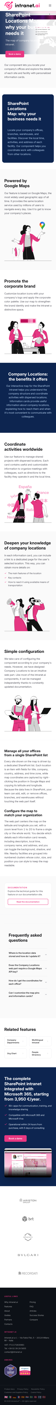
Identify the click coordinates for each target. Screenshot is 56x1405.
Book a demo (15, 54)
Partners (8, 1319)
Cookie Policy (36, 1392)
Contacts (8, 1324)
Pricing (33, 1302)
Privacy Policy (22, 1389)
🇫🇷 (18, 1397)
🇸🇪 (31, 1397)
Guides (7, 1315)
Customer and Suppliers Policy (16, 1392)
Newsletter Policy (38, 1389)
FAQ (31, 1306)
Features (8, 1306)
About (7, 1311)
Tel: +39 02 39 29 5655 (15, 1348)
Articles (33, 1311)
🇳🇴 (44, 1397)
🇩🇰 (35, 1397)
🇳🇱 (27, 1397)
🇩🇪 (14, 1397)
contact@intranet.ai (13, 1352)
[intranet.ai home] (22, 5)
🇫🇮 (39, 1397)
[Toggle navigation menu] (50, 5)
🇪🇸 (23, 1397)
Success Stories (37, 1315)
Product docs (9, 1389)
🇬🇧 (6, 1397)
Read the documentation (28, 902)
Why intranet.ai (11, 1302)
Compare (34, 1319)
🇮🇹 (10, 1397)
